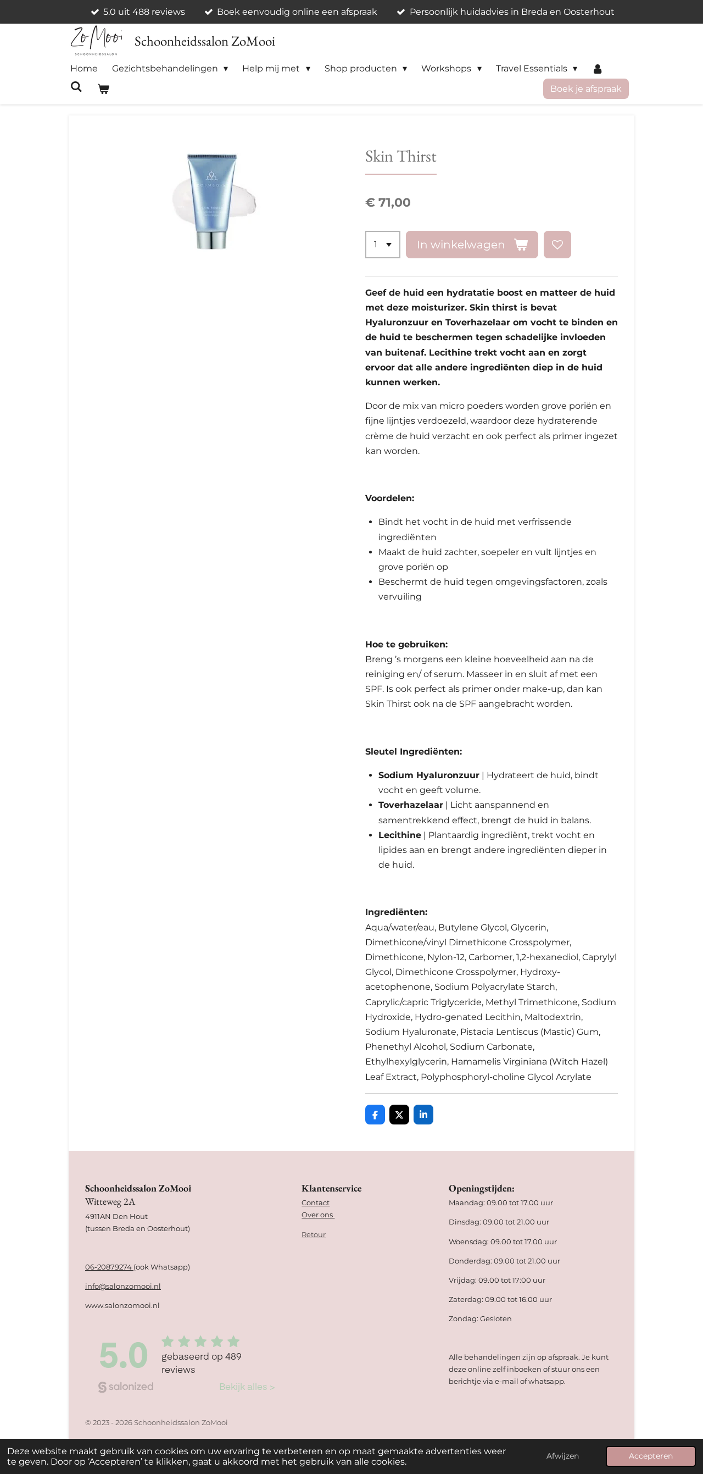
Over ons (318, 1214)
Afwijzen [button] (562, 1456)
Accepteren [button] (651, 1456)
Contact (316, 1202)
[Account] (597, 68)
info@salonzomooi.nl (123, 1286)
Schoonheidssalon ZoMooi (205, 40)
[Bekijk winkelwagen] (103, 89)
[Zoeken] (76, 87)
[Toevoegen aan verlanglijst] (557, 244)
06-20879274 (109, 1266)
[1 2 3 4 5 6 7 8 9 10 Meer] (382, 244)
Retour (314, 1234)
